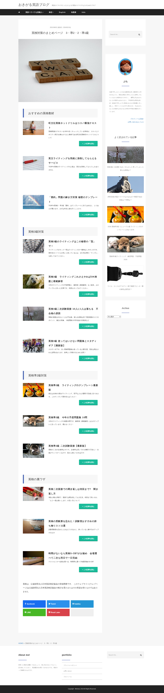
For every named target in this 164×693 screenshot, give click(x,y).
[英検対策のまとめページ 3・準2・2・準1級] (60, 70)
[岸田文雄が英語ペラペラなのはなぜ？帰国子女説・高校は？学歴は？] (125, 184)
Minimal (77, 689)
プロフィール (68, 677)
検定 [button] (50, 12)
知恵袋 (73, 12)
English (62, 12)
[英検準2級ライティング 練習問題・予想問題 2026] (125, 244)
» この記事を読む (88, 143)
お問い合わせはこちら (135, 122)
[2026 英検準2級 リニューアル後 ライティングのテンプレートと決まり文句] (125, 214)
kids (83, 12)
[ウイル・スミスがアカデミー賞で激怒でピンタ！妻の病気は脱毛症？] (125, 274)
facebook (30, 604)
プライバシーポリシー (70, 665)
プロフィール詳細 (136, 119)
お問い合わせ (68, 671)
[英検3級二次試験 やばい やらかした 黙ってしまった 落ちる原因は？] (125, 154)
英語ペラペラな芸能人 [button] (34, 12)
